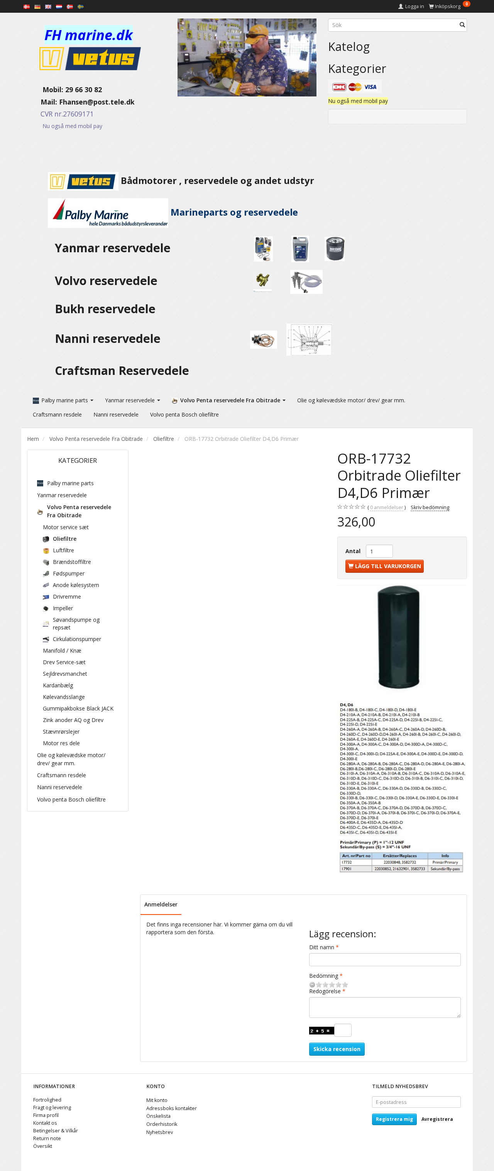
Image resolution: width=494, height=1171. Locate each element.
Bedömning (323, 975)
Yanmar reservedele (113, 248)
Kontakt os (45, 1123)
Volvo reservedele (109, 281)
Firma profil (46, 1115)
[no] (69, 6)
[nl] (59, 6)
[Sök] (462, 25)
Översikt (42, 1146)
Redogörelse (325, 991)
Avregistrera (437, 1119)
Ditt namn (321, 947)
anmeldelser (386, 507)
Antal (353, 551)
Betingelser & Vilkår (55, 1130)
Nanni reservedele (109, 338)
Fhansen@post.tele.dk (97, 101)
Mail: (43, 101)
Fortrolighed (47, 1100)
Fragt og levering (52, 1107)
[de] (37, 6)
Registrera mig (394, 1119)
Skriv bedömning (430, 507)
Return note (47, 1138)
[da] (26, 6)
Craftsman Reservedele (122, 370)
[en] (48, 6)
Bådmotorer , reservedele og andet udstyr (216, 180)
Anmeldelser (161, 904)
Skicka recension (336, 1049)
